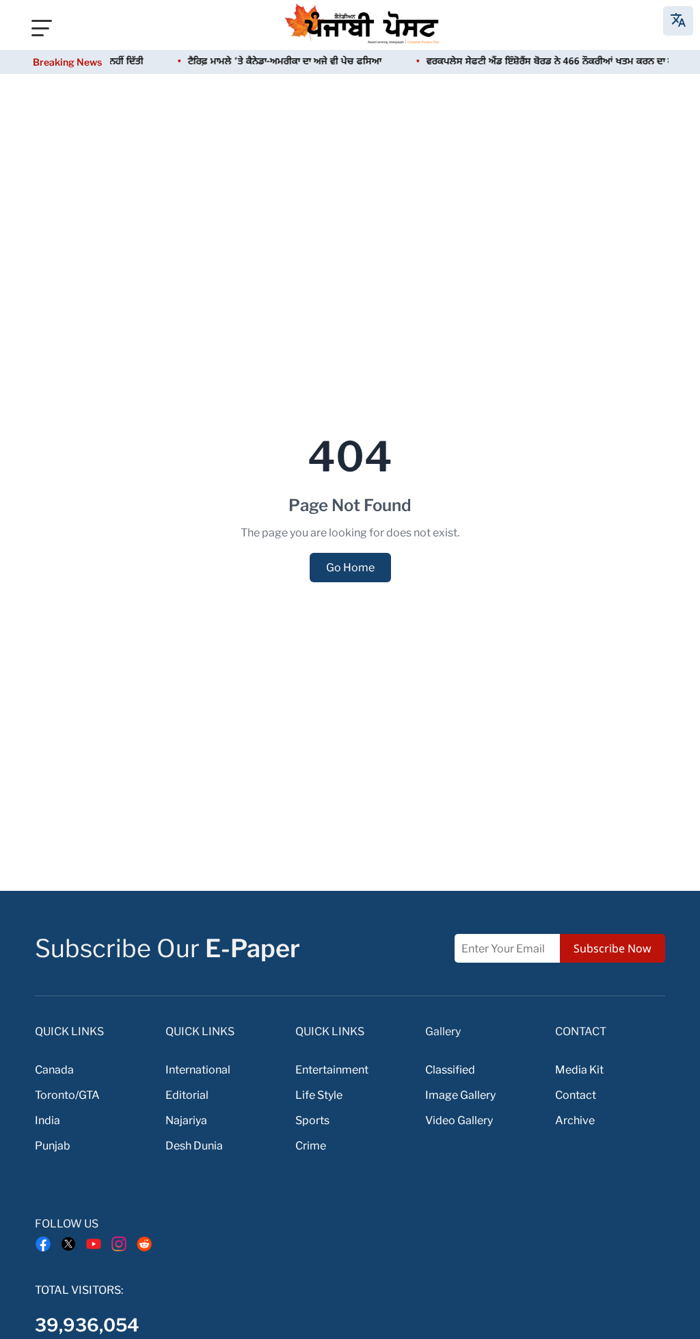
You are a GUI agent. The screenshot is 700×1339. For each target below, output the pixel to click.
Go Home (350, 567)
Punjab (52, 1145)
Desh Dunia (194, 1145)
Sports (312, 1120)
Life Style (318, 1095)
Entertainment (331, 1069)
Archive (575, 1120)
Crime (310, 1145)
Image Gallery (460, 1095)
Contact (575, 1095)
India (47, 1120)
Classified (450, 1069)
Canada (54, 1069)
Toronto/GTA (67, 1095)
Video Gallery (459, 1120)
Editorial (186, 1095)
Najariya (186, 1120)
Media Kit (579, 1069)
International (197, 1069)
